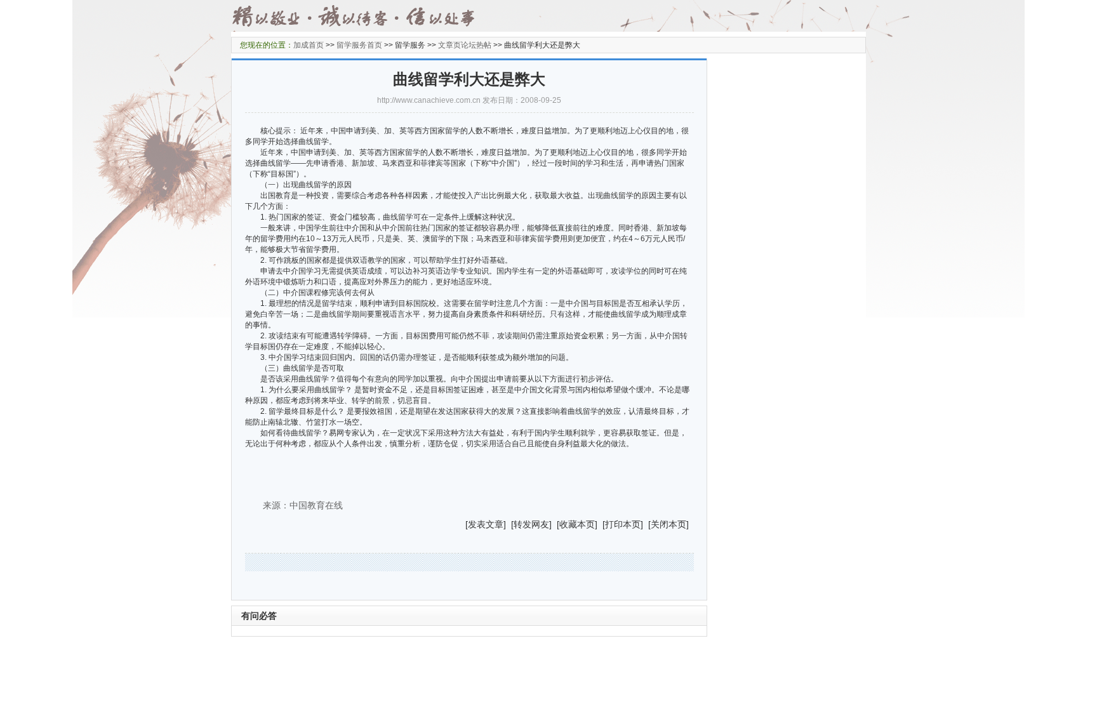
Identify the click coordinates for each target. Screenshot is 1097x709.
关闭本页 (668, 524)
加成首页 (308, 45)
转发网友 (531, 524)
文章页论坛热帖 (464, 45)
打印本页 (623, 524)
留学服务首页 (359, 45)
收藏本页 (577, 524)
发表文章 (485, 524)
